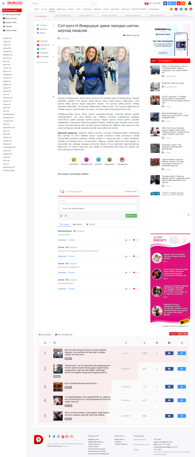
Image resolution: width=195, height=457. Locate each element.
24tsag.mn (7, 74)
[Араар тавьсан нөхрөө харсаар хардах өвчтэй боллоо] (157, 258)
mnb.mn (6, 64)
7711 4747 (157, 439)
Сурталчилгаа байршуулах (98, 454)
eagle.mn (7, 81)
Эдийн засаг (61, 9)
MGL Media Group (54, 446)
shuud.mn (7, 78)
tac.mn (6, 164)
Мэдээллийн (11, 10)
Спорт (78, 9)
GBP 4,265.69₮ (155, 3)
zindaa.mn (7, 51)
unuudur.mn (8, 121)
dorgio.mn (7, 38)
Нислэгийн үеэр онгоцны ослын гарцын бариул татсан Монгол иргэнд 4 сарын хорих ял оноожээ (85, 352)
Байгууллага (120, 439)
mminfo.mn (8, 98)
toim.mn (6, 160)
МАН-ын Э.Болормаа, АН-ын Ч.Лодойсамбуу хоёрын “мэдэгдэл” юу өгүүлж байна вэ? (175, 69)
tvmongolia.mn (9, 147)
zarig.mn (7, 88)
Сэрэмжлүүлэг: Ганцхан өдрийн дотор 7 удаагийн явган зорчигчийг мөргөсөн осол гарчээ (176, 179)
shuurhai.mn (8, 117)
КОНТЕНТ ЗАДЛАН (139, 9)
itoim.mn (6, 134)
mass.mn (7, 150)
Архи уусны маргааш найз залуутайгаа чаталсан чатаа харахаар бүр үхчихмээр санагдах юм (176, 272)
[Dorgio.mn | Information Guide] (38, 439)
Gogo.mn (7, 41)
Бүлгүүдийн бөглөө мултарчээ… (81, 383)
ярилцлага (125, 9)
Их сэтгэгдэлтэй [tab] (64, 334)
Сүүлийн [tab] (65, 224)
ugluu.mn (7, 101)
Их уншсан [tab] (45, 334)
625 (173, 3)
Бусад (136, 35)
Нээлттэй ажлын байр (96, 451)
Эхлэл (36, 9)
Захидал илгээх (158, 318)
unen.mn (6, 107)
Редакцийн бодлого (95, 442)
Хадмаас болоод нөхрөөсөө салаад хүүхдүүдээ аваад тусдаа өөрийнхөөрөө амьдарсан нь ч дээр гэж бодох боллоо (175, 309)
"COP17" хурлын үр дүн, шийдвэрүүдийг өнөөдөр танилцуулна (173, 195)
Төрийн (8, 26)
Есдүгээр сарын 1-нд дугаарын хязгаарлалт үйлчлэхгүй (172, 147)
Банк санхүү (11, 18)
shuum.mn (7, 140)
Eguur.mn (7, 71)
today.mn (7, 91)
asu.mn (6, 111)
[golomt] (170, 39)
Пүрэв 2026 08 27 (86, 16)
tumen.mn (7, 137)
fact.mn (6, 131)
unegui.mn (7, 154)
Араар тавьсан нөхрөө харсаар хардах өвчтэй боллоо (174, 256)
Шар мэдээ (115, 9)
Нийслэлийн (11, 30)
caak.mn (6, 45)
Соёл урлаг (87, 9)
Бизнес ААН (10, 22)
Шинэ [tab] (153, 61)
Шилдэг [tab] (78, 224)
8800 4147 (158, 444)
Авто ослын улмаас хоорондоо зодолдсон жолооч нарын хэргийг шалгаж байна (87, 413)
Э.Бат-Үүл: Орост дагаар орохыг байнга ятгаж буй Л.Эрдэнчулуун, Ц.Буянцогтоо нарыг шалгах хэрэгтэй (175, 131)
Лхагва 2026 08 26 (109, 16)
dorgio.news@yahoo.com (163, 442)
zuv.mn (6, 94)
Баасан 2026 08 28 (62, 16)
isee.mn (6, 124)
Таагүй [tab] (91, 224)
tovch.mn (7, 58)
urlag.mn (7, 104)
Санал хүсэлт (93, 446)
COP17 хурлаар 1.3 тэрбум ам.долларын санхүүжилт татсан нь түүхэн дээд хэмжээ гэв (176, 99)
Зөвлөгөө (97, 9)
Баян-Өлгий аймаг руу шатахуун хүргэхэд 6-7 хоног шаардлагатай (175, 115)
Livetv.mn (7, 68)
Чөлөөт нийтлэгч (121, 444)
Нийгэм (52, 9)
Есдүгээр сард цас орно (173, 83)
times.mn (7, 144)
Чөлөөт (106, 9)
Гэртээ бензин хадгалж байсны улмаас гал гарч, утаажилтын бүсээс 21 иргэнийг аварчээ (173, 162)
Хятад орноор (154, 9)
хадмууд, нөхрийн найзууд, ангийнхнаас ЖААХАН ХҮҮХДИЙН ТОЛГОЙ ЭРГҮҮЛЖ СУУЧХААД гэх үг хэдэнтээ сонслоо (176, 290)
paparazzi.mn (9, 167)
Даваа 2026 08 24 (156, 16)
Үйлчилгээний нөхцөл (96, 449)
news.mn (7, 48)
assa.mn (6, 157)
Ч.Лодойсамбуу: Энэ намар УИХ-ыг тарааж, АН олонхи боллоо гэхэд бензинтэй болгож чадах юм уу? (88, 399)
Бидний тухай (93, 439)
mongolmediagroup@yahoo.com (165, 447)
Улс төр (44, 9)
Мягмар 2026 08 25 (133, 16)
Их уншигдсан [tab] (165, 61)
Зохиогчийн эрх (94, 444)
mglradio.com (9, 127)
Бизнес (71, 9)
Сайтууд (118, 442)
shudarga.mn (8, 114)
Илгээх (132, 216)
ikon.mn (6, 61)
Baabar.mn (7, 55)
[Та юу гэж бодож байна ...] (98, 208)
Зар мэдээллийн (13, 14)
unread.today (9, 170)
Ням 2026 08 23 (178, 16)
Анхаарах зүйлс (131, 191)
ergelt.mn (7, 84)
